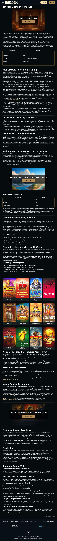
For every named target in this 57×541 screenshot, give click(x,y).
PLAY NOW (28, 181)
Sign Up (52, 2)
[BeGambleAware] (24, 526)
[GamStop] (42, 526)
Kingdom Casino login (15, 99)
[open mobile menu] (3, 2)
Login (44, 2)
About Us (5, 521)
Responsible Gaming (48, 521)
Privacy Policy (14, 521)
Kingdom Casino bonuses (9, 379)
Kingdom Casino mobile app (10, 399)
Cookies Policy (24, 521)
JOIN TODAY (28, 416)
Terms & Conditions (35, 521)
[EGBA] (33, 526)
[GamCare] (15, 526)
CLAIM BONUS (28, 22)
